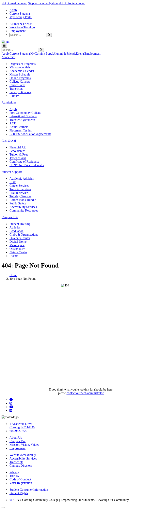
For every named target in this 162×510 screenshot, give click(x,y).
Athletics (15, 227)
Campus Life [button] (10, 217)
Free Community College (25, 112)
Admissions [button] (9, 102)
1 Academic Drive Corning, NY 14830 (22, 425)
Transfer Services (20, 189)
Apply (13, 10)
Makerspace (16, 245)
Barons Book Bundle (22, 199)
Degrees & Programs (22, 63)
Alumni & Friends (20, 23)
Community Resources (23, 210)
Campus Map (17, 441)
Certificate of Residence (24, 161)
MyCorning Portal (20, 17)
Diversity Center (19, 238)
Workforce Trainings (22, 27)
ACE (12, 123)
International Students (23, 116)
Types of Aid (17, 158)
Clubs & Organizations (23, 234)
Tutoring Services (20, 196)
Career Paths (17, 85)
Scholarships (17, 151)
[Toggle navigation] (4, 46)
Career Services (19, 185)
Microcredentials (19, 67)
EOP (12, 182)
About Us (15, 437)
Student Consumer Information (28, 489)
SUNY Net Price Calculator (26, 165)
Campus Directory (20, 465)
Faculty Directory (20, 92)
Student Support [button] (12, 171)
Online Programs (20, 78)
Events (80, 53)
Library (14, 95)
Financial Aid (17, 147)
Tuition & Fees (18, 154)
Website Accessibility (22, 455)
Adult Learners (18, 127)
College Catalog (19, 81)
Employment (17, 31)
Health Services (19, 192)
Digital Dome (17, 241)
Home (13, 275)
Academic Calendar (21, 71)
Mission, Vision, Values (24, 444)
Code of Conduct (20, 479)
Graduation (16, 231)
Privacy (14, 472)
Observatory (17, 248)
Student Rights (18, 493)
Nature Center (18, 252)
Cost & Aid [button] (9, 140)
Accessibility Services (23, 207)
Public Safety (17, 203)
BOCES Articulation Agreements (30, 134)
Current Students (19, 13)
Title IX (14, 475)
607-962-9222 (18, 431)
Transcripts (16, 88)
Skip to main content (14, 3)
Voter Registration (20, 483)
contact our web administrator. (85, 393)
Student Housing (19, 224)
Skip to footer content (71, 3)
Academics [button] (8, 57)
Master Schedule (19, 74)
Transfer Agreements (22, 119)
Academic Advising (21, 178)
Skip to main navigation (43, 3)
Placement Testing (20, 130)
